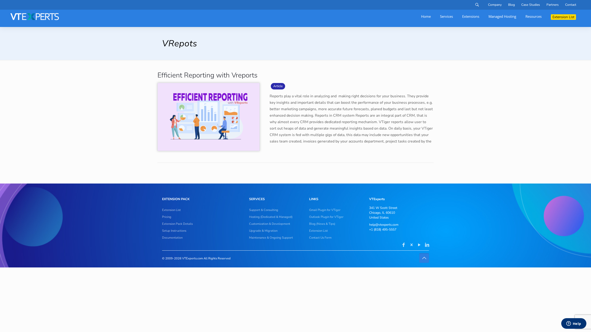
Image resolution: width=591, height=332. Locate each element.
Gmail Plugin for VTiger (325, 210)
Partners (552, 5)
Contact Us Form (320, 238)
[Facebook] (403, 245)
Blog (511, 5)
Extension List (171, 210)
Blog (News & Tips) (322, 224)
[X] (411, 245)
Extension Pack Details (177, 224)
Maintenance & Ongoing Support (271, 238)
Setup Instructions (174, 231)
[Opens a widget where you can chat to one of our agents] (573, 324)
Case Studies (530, 5)
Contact (570, 5)
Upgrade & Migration (263, 231)
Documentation (172, 238)
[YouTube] (419, 245)
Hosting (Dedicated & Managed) (270, 217)
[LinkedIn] (427, 245)
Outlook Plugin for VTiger (326, 217)
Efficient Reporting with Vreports (207, 75)
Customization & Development (269, 224)
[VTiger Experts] (34, 17)
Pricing (166, 217)
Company (495, 5)
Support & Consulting (263, 210)
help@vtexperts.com (383, 224)
